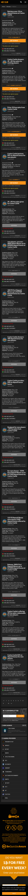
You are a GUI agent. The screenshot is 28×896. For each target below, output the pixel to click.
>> (11, 703)
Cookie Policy (14, 812)
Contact (14, 808)
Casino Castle (10, 16)
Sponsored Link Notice (7, 20)
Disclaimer (13, 809)
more (23, 725)
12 (8, 703)
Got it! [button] (14, 893)
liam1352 (18, 53)
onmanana (17, 235)
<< (3, 700)
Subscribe (20, 716)
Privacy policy (15, 720)
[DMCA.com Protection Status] (13, 816)
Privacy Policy (13, 810)
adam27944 (17, 101)
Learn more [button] (22, 889)
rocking (18, 195)
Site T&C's (14, 813)
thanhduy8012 (16, 464)
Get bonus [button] (14, 41)
